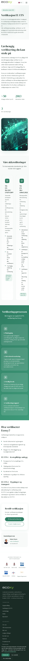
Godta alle (5, 655)
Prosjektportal (6, 641)
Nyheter (4, 639)
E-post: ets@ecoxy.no (14, 524)
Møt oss (4, 630)
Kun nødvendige (7, 658)
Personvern (5, 644)
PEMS (3, 614)
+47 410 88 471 (14, 543)
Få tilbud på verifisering (14, 519)
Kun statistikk (15, 655)
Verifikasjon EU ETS (7, 608)
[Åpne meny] (26, 2)
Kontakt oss (5, 636)
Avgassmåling (6, 605)
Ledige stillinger (6, 633)
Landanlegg (5, 611)
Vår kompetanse (6, 627)
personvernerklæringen (10, 651)
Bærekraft (5, 616)
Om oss (4, 625)
